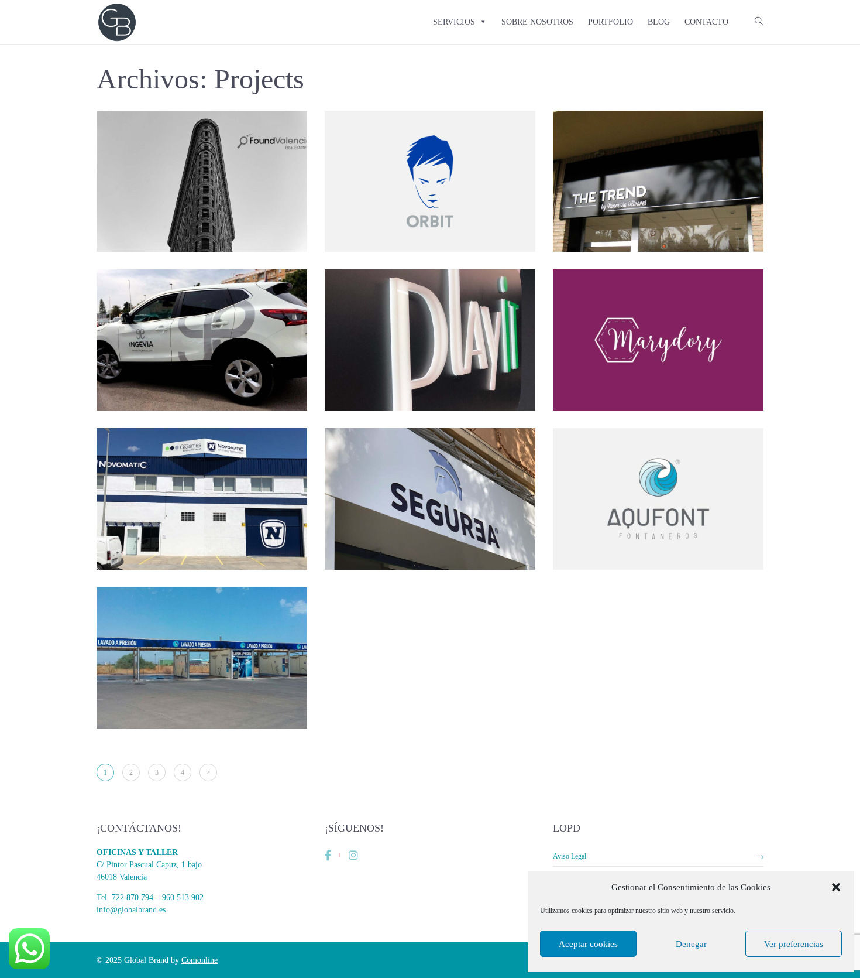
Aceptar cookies (588, 944)
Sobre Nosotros (537, 22)
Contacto (706, 22)
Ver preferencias (793, 944)
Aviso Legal (569, 856)
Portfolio (610, 22)
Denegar (691, 944)
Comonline (199, 960)
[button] (836, 887)
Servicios (454, 22)
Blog (659, 22)
